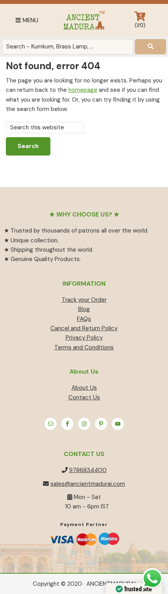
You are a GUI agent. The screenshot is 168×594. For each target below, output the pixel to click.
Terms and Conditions (84, 347)
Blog (84, 309)
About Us (84, 388)
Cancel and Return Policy (84, 328)
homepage (82, 90)
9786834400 (88, 470)
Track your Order (84, 300)
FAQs (84, 319)
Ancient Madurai (84, 20)
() (140, 21)
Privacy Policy (84, 338)
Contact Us (84, 397)
